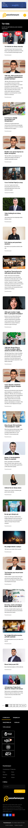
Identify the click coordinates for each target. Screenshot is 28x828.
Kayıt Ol (20, 791)
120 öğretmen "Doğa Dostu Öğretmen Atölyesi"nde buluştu (14, 688)
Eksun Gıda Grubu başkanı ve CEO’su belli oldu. (14, 666)
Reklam (13, 774)
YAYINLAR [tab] (16, 722)
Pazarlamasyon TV (7, 769)
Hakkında (13, 769)
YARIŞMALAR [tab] (16, 717)
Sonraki (23, 705)
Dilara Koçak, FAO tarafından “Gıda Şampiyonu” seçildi (13, 425)
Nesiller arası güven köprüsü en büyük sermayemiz (14, 152)
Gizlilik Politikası (9, 825)
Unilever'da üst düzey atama (13, 488)
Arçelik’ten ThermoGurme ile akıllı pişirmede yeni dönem (13, 272)
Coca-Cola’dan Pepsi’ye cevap (14, 182)
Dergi (4, 772)
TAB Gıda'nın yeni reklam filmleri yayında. (13, 549)
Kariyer (4, 777)
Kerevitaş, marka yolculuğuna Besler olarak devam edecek (13, 605)
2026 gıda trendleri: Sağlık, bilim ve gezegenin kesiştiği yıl (14, 312)
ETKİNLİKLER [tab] (6, 717)
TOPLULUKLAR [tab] (6, 727)
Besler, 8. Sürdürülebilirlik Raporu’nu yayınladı (12, 458)
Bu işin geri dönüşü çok (11, 514)
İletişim (13, 777)
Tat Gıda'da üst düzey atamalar (14, 46)
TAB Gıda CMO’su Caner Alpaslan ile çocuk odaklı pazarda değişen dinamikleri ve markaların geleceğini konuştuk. (13, 157)
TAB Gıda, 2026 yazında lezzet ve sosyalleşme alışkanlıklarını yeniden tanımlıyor (14, 77)
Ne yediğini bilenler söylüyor (13, 546)
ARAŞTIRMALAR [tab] (7, 722)
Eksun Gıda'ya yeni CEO (11, 664)
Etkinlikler (5, 774)
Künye (12, 772)
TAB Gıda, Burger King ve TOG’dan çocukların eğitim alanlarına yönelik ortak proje (13, 349)
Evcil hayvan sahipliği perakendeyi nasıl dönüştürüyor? (11, 119)
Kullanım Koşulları (19, 825)
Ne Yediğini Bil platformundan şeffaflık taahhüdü (13, 636)
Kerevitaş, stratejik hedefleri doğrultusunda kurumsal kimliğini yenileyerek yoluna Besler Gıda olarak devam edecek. (14, 611)
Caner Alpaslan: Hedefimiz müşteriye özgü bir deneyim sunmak (13, 386)
